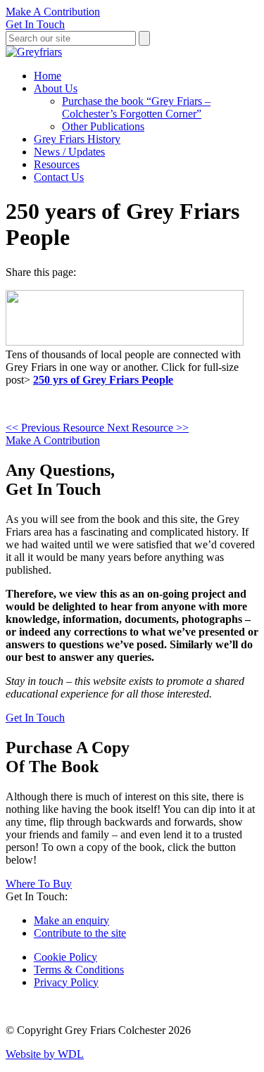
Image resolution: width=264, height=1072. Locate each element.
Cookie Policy (65, 957)
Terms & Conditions (79, 970)
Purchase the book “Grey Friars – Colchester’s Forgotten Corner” (136, 107)
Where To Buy (39, 884)
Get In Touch (35, 24)
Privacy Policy (66, 982)
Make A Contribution (53, 12)
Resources (57, 164)
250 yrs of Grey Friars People (103, 380)
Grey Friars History (77, 139)
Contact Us (59, 177)
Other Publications (103, 126)
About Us (55, 88)
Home (47, 76)
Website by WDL (45, 1054)
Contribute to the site (80, 933)
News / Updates (69, 152)
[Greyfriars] (34, 52)
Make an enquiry (71, 920)
